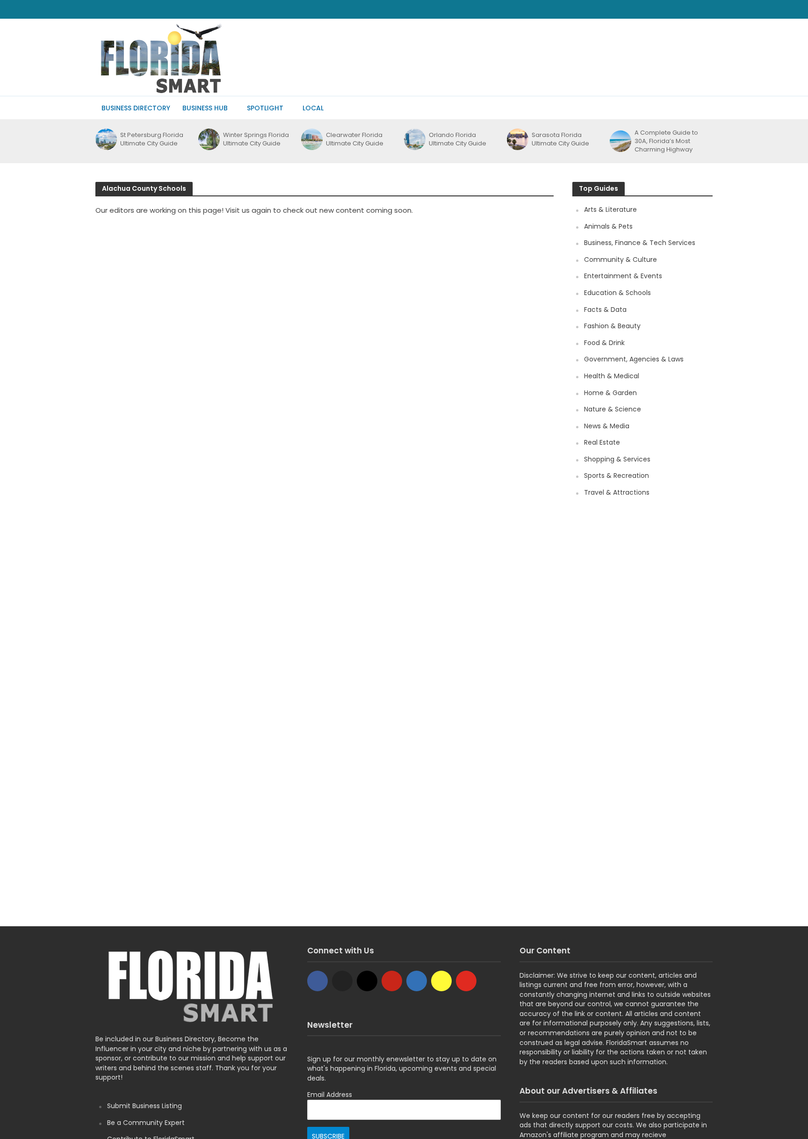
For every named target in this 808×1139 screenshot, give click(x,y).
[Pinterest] (392, 981)
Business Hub (205, 108)
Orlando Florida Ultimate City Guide (457, 139)
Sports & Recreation (616, 475)
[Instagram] (367, 981)
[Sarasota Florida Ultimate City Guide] (517, 139)
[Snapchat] (441, 981)
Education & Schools (617, 292)
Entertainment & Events (623, 276)
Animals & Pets (608, 226)
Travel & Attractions (616, 492)
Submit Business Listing (144, 1105)
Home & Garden (610, 392)
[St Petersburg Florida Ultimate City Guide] (105, 139)
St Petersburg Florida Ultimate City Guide (151, 139)
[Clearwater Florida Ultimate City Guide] (311, 139)
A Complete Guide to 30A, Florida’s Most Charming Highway (666, 141)
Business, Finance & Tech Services (639, 242)
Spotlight (265, 108)
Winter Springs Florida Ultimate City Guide (256, 139)
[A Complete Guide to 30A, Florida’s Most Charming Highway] (620, 141)
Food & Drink (604, 342)
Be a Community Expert (146, 1122)
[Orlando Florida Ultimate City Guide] (414, 139)
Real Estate (602, 442)
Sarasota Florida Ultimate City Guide (560, 139)
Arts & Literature (610, 209)
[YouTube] (466, 981)
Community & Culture (620, 259)
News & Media (606, 426)
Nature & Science (612, 409)
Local (313, 108)
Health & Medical (611, 376)
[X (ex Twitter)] (342, 981)
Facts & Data (605, 309)
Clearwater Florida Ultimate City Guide (354, 139)
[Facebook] (317, 981)
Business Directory (135, 108)
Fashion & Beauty (612, 326)
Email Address (329, 1094)
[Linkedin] (416, 981)
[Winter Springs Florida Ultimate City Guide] (208, 139)
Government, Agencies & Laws (634, 359)
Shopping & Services (617, 459)
